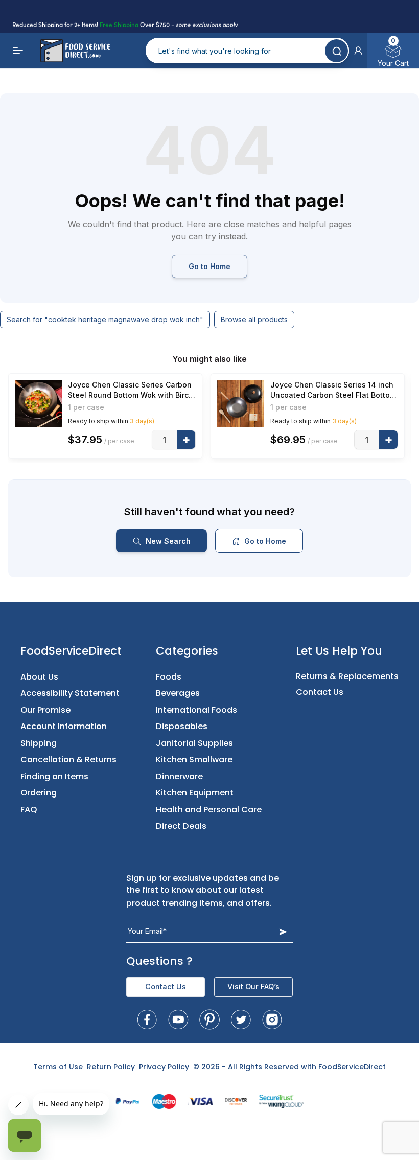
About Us (39, 677)
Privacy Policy (164, 1066)
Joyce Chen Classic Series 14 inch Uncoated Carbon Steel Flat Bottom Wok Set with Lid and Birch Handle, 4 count (333, 390)
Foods (168, 677)
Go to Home (209, 266)
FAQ (28, 809)
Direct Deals (181, 826)
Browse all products (254, 319)
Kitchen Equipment (195, 793)
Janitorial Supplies (194, 743)
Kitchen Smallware (194, 759)
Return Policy (111, 1066)
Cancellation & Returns (68, 759)
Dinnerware (179, 776)
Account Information (63, 726)
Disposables (181, 726)
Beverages (178, 693)
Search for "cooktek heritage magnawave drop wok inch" (105, 319)
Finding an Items (54, 776)
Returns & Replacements (347, 676)
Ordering (38, 793)
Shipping (38, 743)
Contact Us (319, 692)
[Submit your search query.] (336, 50)
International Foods (196, 710)
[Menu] (18, 50)
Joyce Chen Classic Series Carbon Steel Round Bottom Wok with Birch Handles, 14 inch (130, 390)
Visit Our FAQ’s (253, 986)
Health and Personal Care (209, 809)
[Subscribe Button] (283, 931)
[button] (358, 50)
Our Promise (45, 710)
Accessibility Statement (70, 693)
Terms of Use (58, 1066)
